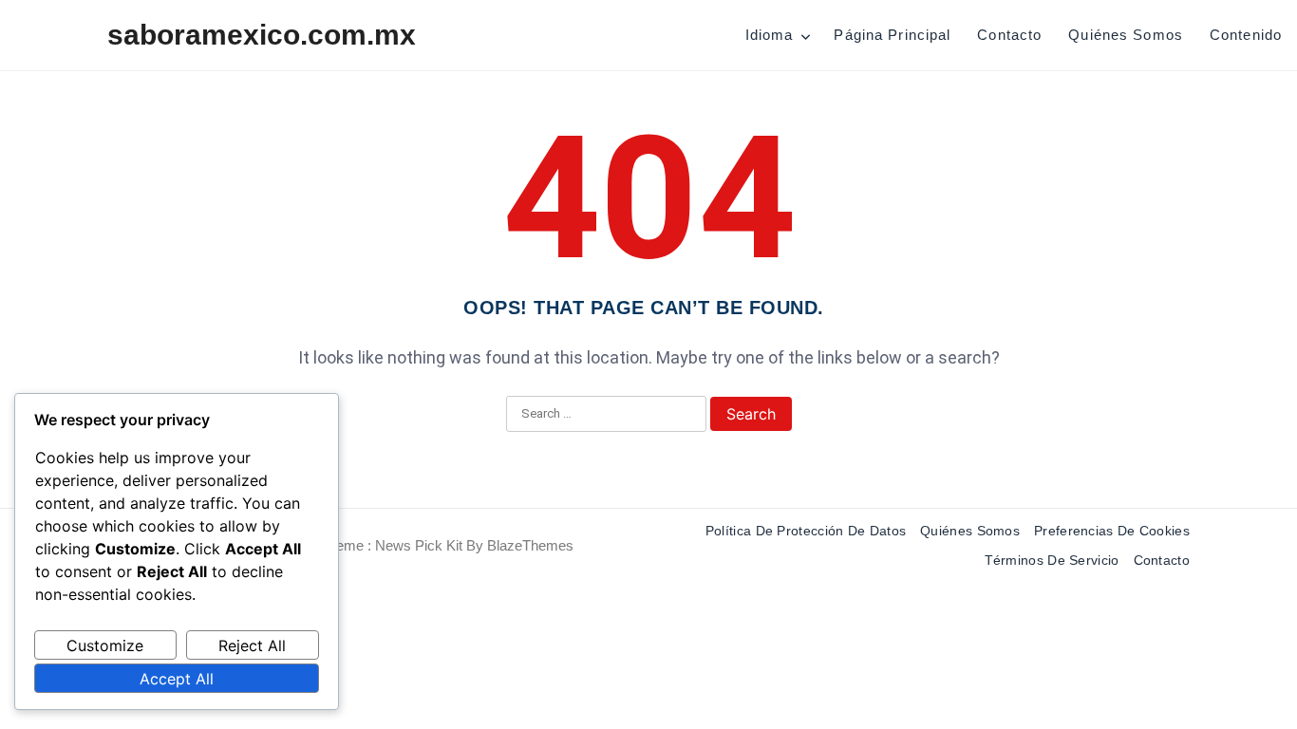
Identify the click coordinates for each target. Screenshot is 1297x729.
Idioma (769, 35)
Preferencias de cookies (1112, 530)
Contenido (1246, 35)
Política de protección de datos (805, 530)
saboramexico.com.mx (261, 34)
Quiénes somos (1125, 35)
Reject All (252, 645)
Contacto (1009, 35)
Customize (104, 645)
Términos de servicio (1052, 560)
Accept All (177, 678)
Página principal (892, 35)
